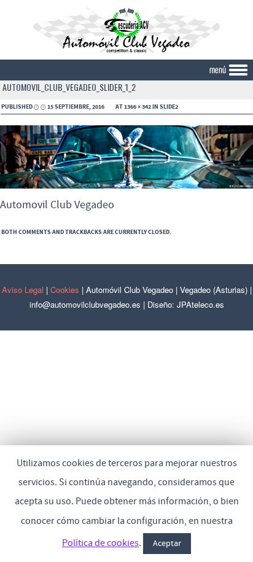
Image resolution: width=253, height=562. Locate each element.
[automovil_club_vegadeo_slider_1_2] (126, 186)
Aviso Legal (23, 289)
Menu (126, 70)
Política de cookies (100, 543)
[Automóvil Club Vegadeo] (126, 51)
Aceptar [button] (167, 543)
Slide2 (169, 107)
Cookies (64, 289)
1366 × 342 (137, 107)
